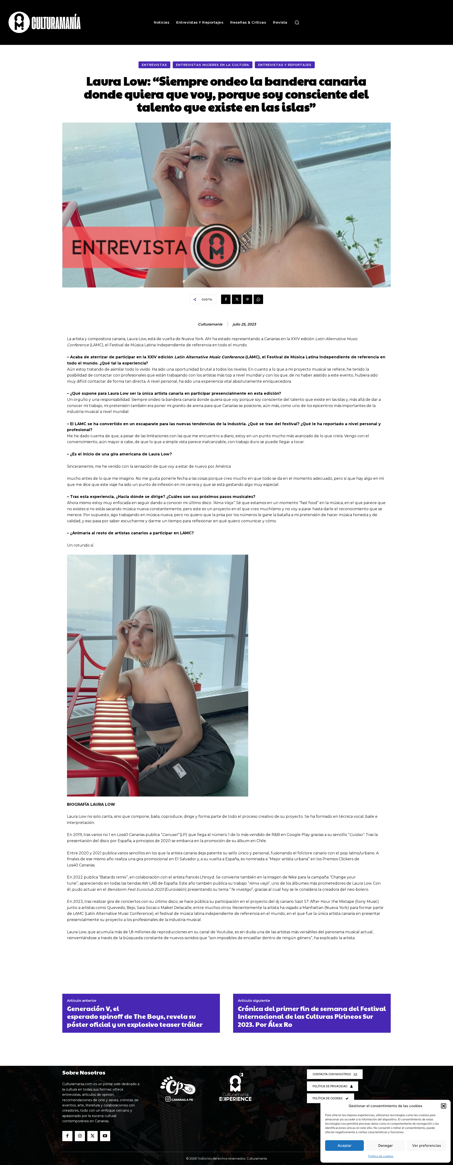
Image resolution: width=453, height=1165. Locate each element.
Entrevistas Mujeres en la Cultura (212, 65)
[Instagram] (80, 1136)
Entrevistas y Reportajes (284, 65)
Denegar (385, 1145)
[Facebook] (226, 299)
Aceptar (345, 1145)
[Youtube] (105, 1136)
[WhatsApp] (258, 299)
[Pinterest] (247, 299)
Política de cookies (380, 1156)
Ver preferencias (426, 1145)
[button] (443, 1106)
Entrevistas (154, 65)
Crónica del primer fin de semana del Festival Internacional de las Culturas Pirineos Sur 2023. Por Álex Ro (312, 1016)
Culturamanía (210, 324)
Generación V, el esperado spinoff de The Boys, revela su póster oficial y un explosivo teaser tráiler (135, 1016)
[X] (236, 299)
